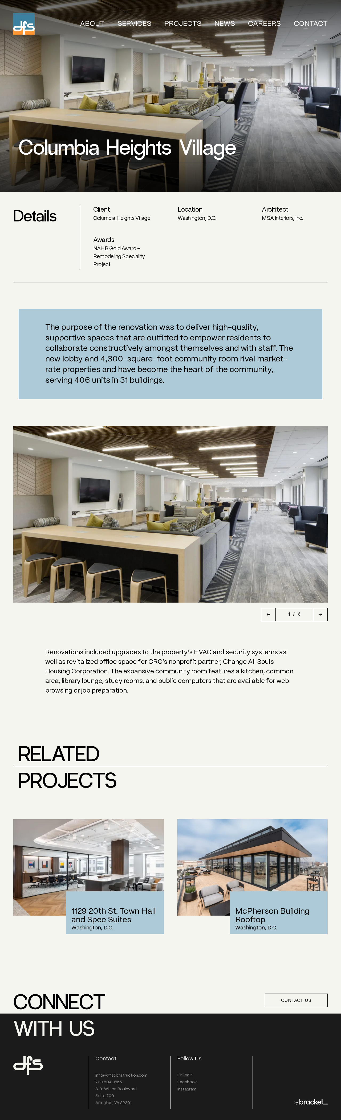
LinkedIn (185, 1075)
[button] (268, 614)
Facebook (187, 1082)
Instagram (186, 1089)
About (92, 23)
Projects (182, 23)
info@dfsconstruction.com (121, 1075)
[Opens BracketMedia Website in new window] (311, 1103)
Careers (264, 23)
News (224, 23)
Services (134, 23)
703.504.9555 (108, 1082)
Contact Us (296, 1001)
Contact (311, 23)
